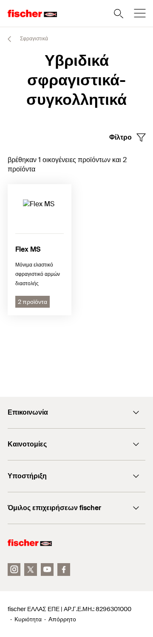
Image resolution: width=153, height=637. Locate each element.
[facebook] (63, 569)
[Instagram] (14, 569)
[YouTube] (47, 569)
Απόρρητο (62, 619)
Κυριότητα (28, 619)
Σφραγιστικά (33, 38)
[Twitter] (30, 569)
